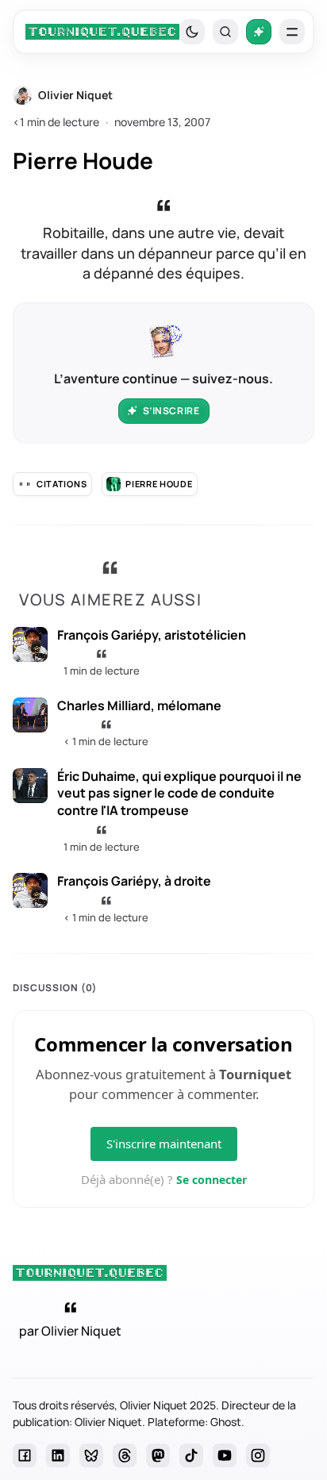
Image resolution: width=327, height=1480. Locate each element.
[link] (102, 32)
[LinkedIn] (58, 1455)
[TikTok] (191, 1455)
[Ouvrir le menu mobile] (292, 31)
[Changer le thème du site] (192, 31)
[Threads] (125, 1455)
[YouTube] (225, 1455)
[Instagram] (258, 1455)
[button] (225, 31)
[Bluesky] (91, 1455)
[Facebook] (25, 1455)
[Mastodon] (158, 1455)
